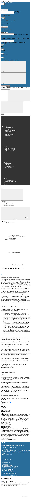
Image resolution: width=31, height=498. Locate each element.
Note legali (5, 464)
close (2, 113)
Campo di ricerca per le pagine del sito (9, 186)
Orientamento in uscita (14, 235)
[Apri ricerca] (19, 95)
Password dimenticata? (6, 15)
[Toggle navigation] (12, 107)
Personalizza (4, 382)
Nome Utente (17, 11)
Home (4, 201)
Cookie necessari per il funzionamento (9, 395)
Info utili (5, 202)
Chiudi (2, 49)
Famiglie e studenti (7, 203)
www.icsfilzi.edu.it (5, 402)
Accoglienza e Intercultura (18, 264)
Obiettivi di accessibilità (8, 469)
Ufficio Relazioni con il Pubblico (10, 466)
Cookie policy (6, 462)
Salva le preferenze (12, 439)
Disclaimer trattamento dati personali (9, 485)
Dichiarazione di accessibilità (10, 468)
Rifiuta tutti (12, 382)
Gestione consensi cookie (9, 472)
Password (16, 13)
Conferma (8, 86)
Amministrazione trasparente (9, 473)
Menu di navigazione (20, 218)
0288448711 (8, 449)
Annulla (2, 86)
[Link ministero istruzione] (7, 2)
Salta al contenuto (5, 1)
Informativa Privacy (7, 465)
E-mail (15, 34)
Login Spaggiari (7, 39)
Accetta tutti (22, 382)
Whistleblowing (7, 470)
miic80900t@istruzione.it (18, 450)
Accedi (2, 4)
